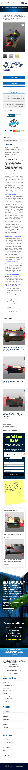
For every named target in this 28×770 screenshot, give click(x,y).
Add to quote (14, 83)
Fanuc (10, 15)
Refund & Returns (8, 747)
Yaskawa (5, 727)
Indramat (5, 716)
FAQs (4, 745)
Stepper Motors (7, 690)
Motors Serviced (7, 698)
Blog (14, 768)
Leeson (5, 721)
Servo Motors (16, 15)
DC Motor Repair (7, 685)
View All (5, 729)
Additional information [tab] (10, 140)
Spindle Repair (7, 688)
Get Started (9, 610)
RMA (4, 750)
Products (5, 15)
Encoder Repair (7, 693)
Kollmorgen (6, 719)
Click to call (14, 92)
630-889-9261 (14, 669)
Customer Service (7, 742)
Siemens (5, 724)
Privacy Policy (19, 766)
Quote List (6, 755)
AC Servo (10, 110)
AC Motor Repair (7, 682)
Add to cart (14, 77)
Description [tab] (7, 137)
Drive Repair (6, 701)
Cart (4, 753)
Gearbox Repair (7, 696)
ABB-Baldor (6, 711)
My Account (6, 739)
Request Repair (14, 87)
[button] (22, 25)
